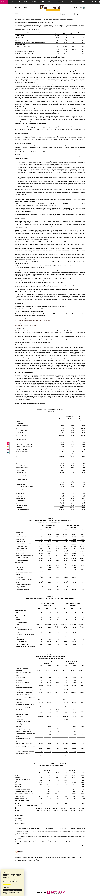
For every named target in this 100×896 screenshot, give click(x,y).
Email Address (7, 884)
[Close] (22, 870)
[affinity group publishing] (8, 449)
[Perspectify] (8, 446)
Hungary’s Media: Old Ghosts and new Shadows (84, 1)
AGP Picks (3, 1)
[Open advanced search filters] (77, 14)
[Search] (74, 14)
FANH (54, 25)
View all (97, 1)
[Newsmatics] (8, 452)
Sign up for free (12, 890)
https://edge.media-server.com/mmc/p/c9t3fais (26, 325)
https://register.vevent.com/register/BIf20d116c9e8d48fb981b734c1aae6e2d (32, 320)
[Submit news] (8, 443)
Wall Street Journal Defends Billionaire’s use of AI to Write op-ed (49, 1)
